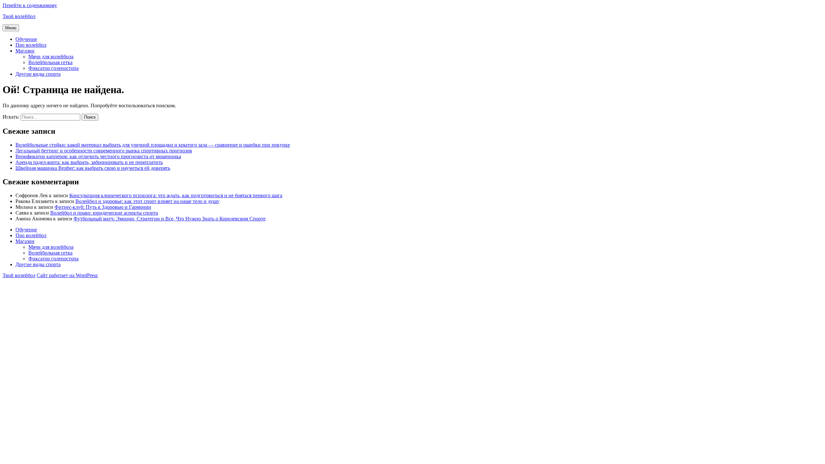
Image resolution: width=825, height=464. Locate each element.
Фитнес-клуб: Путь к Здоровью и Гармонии (102, 207)
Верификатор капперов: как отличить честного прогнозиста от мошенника (98, 156)
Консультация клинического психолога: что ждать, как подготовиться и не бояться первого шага (175, 195)
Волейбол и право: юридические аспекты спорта (104, 213)
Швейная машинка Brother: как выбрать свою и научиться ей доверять (92, 168)
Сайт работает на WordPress (67, 275)
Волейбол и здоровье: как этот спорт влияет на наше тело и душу (147, 201)
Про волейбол (30, 45)
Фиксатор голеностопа (53, 68)
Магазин (24, 50)
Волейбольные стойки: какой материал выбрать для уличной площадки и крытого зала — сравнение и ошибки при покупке (152, 145)
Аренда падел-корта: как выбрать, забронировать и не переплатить (89, 162)
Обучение (26, 39)
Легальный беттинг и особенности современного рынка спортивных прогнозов (103, 150)
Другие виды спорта (38, 74)
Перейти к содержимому (30, 5)
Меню (10, 27)
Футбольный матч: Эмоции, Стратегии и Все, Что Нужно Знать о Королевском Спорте (169, 218)
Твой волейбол (19, 16)
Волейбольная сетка (50, 62)
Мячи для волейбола (50, 56)
